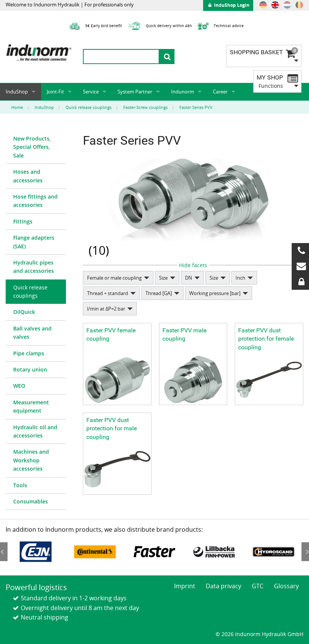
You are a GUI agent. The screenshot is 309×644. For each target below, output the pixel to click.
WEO (19, 385)
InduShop (17, 91)
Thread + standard (107, 293)
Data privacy (223, 586)
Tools (20, 485)
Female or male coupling (114, 277)
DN (188, 277)
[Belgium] (299, 5)
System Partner (135, 91)
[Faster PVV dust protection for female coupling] (269, 380)
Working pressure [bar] (214, 293)
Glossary (286, 586)
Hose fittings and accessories (35, 200)
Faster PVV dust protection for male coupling (111, 428)
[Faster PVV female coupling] (117, 380)
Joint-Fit (55, 91)
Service (91, 91)
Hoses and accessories (28, 176)
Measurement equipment (31, 406)
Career (220, 91)
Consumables (30, 501)
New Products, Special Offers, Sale (32, 147)
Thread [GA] (158, 293)
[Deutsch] (263, 5)
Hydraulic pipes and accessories (33, 266)
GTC (257, 586)
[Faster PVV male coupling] (193, 380)
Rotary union (30, 369)
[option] (35, 552)
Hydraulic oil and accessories (35, 431)
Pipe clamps (28, 353)
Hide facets (193, 265)
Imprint (184, 586)
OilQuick (24, 311)
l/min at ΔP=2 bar (106, 308)
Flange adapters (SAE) (33, 241)
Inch (240, 277)
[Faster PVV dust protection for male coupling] (117, 469)
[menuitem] (36, 147)
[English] (275, 5)
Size (163, 277)
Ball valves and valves (32, 332)
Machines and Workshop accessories (31, 460)
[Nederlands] (287, 5)
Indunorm (182, 91)
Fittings (22, 221)
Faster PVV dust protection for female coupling (266, 339)
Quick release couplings (30, 291)
